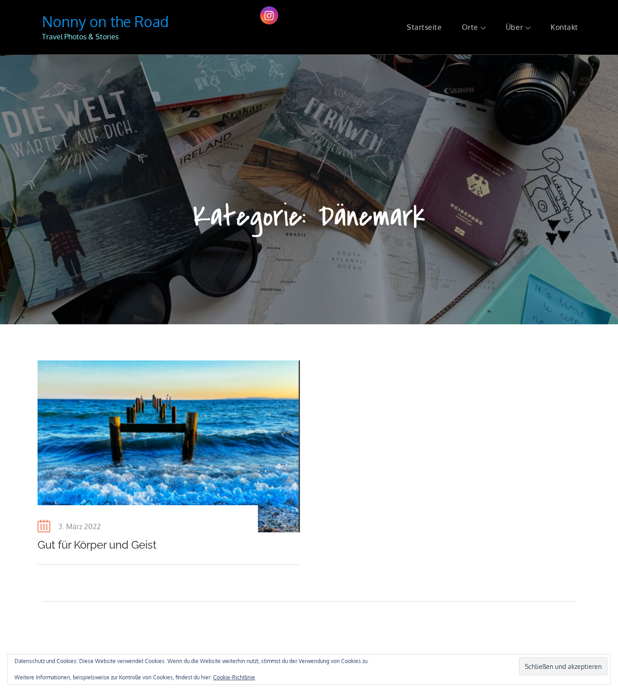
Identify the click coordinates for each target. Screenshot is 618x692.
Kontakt (564, 27)
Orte (470, 27)
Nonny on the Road (105, 21)
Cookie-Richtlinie (234, 677)
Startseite (424, 27)
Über (514, 27)
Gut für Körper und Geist (97, 544)
